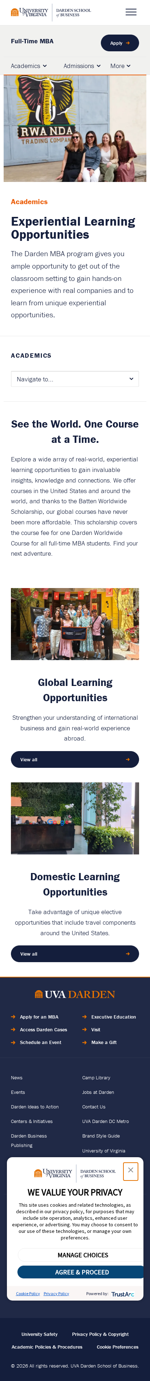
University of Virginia (103, 1150)
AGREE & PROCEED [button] (82, 1272)
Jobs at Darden (98, 1092)
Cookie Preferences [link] (117, 1347)
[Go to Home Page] (75, 995)
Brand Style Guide (101, 1135)
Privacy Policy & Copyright (100, 1334)
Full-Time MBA (32, 41)
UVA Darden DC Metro (105, 1121)
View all (28, 759)
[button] (130, 1171)
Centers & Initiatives (32, 1121)
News (17, 1077)
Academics (25, 65)
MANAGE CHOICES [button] (83, 1255)
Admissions (79, 65)
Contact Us (94, 1106)
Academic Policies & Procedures (47, 1347)
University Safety (39, 1334)
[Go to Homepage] (51, 12)
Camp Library (96, 1077)
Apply (116, 43)
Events (18, 1092)
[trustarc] (122, 1293)
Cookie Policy (28, 1293)
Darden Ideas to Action (35, 1106)
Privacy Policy (56, 1293)
